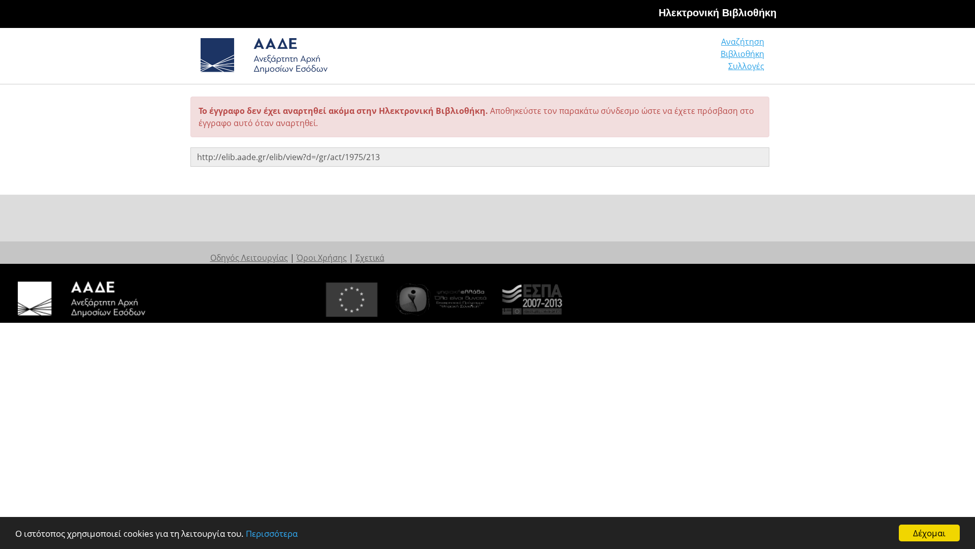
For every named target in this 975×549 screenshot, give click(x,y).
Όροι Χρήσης (322, 257)
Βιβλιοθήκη (742, 53)
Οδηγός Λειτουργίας (249, 257)
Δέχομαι (929, 533)
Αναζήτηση (742, 41)
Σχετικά (369, 257)
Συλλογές (746, 66)
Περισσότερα (272, 533)
